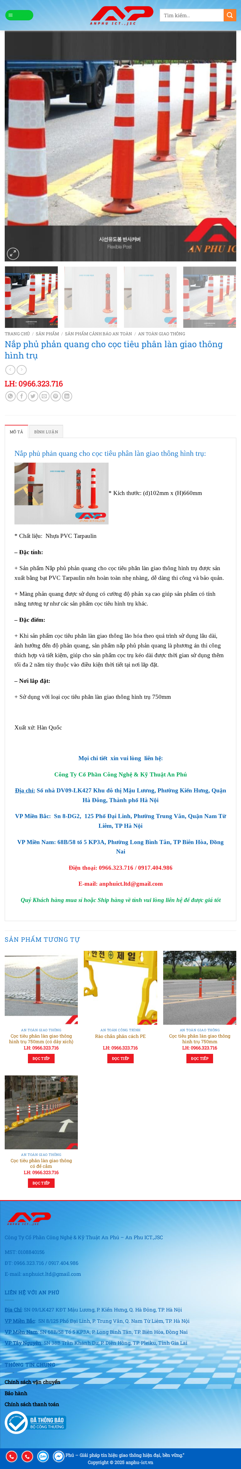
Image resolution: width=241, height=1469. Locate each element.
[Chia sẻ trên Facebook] (22, 396)
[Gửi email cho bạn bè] (44, 396)
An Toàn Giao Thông (161, 334)
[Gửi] (230, 15)
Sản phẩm (47, 334)
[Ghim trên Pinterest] (56, 396)
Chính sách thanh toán (32, 1404)
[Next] (223, 146)
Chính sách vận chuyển (33, 1382)
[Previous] (17, 146)
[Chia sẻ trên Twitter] (33, 396)
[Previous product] (21, 370)
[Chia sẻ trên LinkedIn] (67, 396)
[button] (19, 15)
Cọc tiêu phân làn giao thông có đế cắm (41, 1163)
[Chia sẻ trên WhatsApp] (10, 396)
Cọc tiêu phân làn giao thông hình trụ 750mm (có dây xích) (41, 1039)
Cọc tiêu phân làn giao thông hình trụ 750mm (199, 1039)
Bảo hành (16, 1393)
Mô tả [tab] (16, 431)
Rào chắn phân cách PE (120, 1036)
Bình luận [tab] (46, 431)
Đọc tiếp (41, 1058)
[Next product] (10, 370)
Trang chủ (17, 334)
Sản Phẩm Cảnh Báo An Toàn (98, 334)
